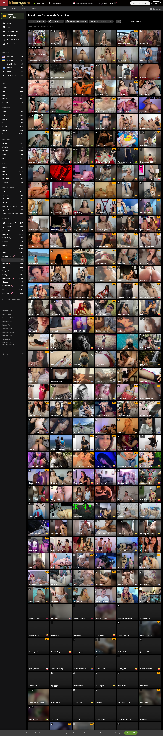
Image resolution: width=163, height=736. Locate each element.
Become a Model (8, 332)
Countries (56, 21)
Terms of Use (7, 328)
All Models (6, 339)
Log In (156, 3)
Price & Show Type (77, 21)
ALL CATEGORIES (14, 299)
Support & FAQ (7, 311)
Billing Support (7, 314)
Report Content (7, 318)
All (118, 21)
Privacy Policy (7, 325)
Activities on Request (101, 21)
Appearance (37, 21)
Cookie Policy (105, 733)
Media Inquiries (7, 321)
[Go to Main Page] (20, 3)
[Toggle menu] (4, 3)
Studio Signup (7, 336)
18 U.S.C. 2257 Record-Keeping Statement (10, 343)
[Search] (98, 3)
